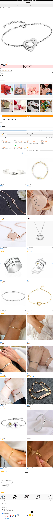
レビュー (13, 130)
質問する (30, 135)
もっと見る (26, 472)
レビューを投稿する (30, 133)
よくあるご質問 (39, 130)
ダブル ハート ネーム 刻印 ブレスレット (4, 141)
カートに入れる (27, 116)
